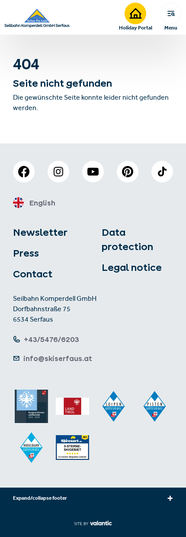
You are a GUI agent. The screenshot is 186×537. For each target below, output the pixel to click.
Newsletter (40, 232)
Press (26, 253)
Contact (32, 273)
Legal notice (132, 267)
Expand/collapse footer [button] (40, 499)
